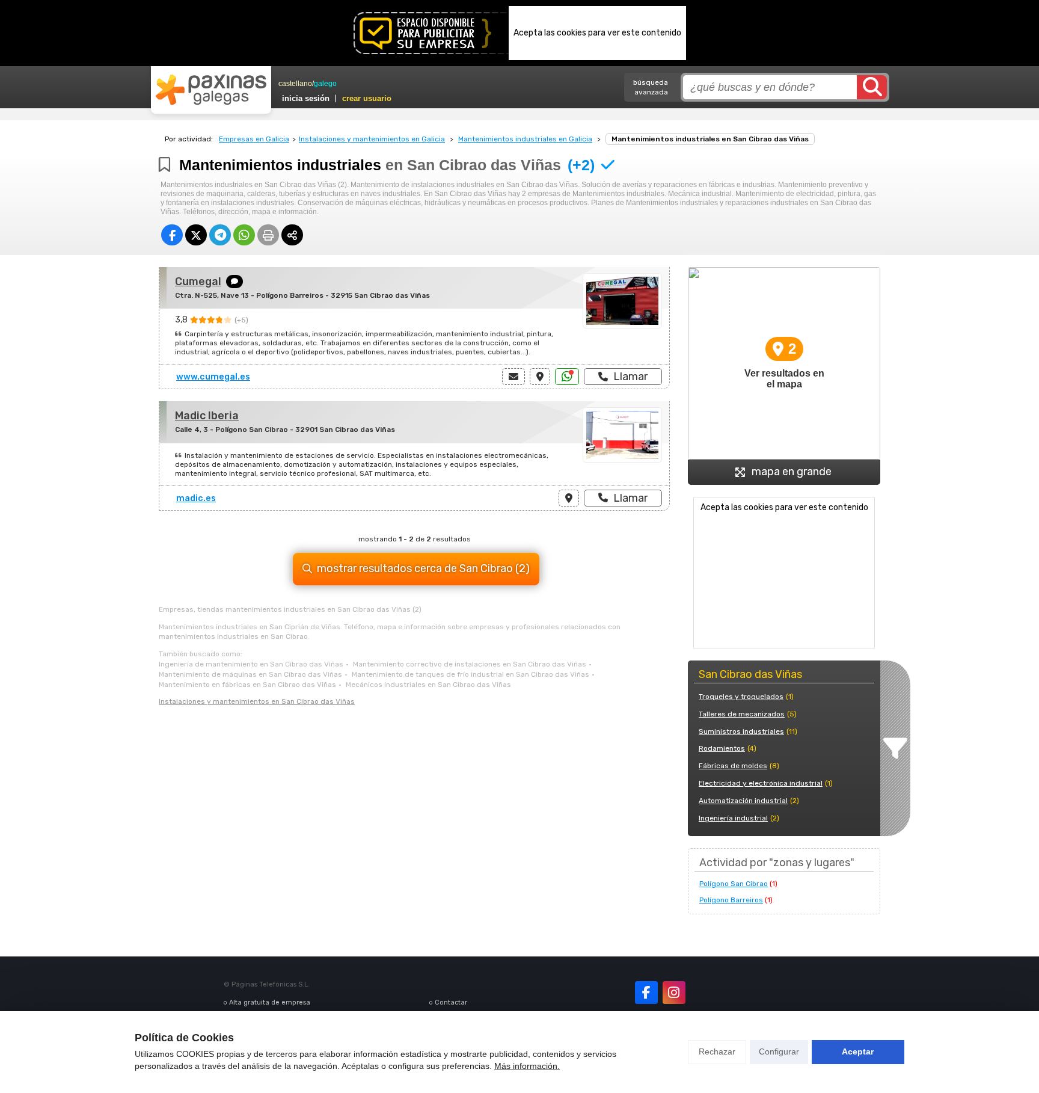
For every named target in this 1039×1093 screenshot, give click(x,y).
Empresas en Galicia (254, 139)
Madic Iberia (207, 415)
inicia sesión (305, 98)
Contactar (451, 1002)
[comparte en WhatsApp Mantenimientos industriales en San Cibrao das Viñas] (244, 234)
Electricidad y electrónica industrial (761, 783)
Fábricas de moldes (733, 766)
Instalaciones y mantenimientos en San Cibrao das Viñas (257, 701)
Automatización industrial (743, 800)
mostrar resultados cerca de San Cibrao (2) (423, 568)
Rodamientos (722, 748)
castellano (295, 83)
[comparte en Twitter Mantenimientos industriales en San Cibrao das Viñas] (196, 234)
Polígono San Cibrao (733, 883)
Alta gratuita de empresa (269, 1002)
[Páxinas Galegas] (211, 90)
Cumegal (198, 281)
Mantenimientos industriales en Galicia (525, 139)
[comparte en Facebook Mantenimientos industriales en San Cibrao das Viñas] (172, 234)
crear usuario (366, 98)
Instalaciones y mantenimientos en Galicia (372, 139)
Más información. (527, 1066)
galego (325, 83)
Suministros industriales (741, 731)
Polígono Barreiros (731, 900)
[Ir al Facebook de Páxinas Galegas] (646, 992)
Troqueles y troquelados (741, 696)
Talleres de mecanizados (742, 714)
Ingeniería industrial (733, 818)
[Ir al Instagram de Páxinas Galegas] (674, 992)
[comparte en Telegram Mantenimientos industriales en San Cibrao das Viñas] (220, 234)
